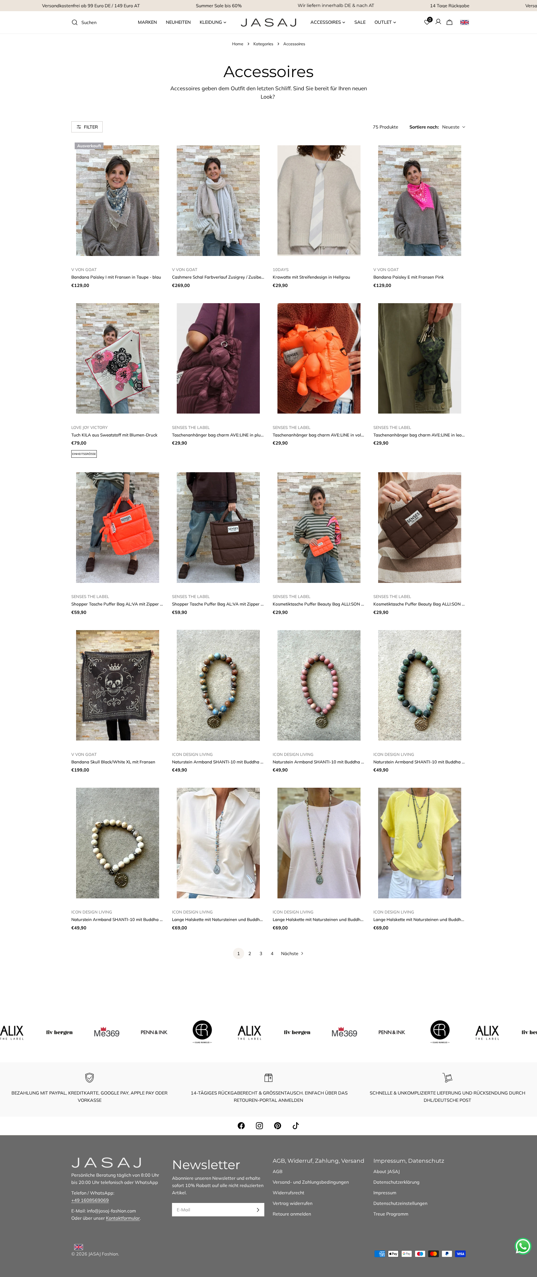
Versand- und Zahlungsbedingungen (311, 1182)
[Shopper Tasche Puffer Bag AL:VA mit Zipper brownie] (218, 527)
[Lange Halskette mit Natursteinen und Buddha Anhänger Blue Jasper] (218, 843)
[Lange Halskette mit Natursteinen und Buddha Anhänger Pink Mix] (319, 843)
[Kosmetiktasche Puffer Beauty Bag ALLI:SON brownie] (419, 527)
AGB (277, 1171)
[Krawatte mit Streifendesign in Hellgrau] (319, 200)
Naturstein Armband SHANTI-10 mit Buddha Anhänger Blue (231, 762)
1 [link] (238, 953)
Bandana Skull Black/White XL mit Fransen (113, 762)
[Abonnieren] (258, 1210)
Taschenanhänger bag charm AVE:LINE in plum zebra (224, 435)
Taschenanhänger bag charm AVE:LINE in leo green (423, 435)
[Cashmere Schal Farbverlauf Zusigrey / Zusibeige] (218, 200)
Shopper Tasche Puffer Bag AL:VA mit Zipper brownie (224, 604)
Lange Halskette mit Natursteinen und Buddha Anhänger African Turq (441, 919)
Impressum (384, 1192)
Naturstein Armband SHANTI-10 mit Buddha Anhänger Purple (334, 762)
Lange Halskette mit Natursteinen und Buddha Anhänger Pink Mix (337, 919)
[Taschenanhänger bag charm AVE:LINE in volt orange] (319, 358)
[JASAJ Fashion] (58, 1031)
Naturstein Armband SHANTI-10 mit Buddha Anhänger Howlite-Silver (139, 919)
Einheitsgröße (84, 454)
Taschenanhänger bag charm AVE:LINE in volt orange (325, 435)
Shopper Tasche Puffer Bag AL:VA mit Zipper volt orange (126, 604)
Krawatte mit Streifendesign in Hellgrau (311, 277)
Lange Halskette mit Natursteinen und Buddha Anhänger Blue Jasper (239, 919)
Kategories (263, 43)
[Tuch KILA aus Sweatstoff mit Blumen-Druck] (117, 358)
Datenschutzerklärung (396, 1182)
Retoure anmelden (292, 1214)
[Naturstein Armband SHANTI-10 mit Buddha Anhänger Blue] (218, 685)
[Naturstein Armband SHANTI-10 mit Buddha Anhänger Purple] (319, 685)
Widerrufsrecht (288, 1192)
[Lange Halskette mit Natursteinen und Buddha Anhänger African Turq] (419, 843)
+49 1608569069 (90, 1200)
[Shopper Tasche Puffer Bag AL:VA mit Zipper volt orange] (117, 527)
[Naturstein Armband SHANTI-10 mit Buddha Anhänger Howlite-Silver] (117, 843)
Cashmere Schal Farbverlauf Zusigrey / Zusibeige (219, 277)
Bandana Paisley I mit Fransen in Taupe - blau (116, 277)
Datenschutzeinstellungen (400, 1203)
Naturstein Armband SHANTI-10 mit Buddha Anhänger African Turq (440, 762)
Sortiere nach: (424, 127)
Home (237, 43)
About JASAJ (386, 1171)
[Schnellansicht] (155, 151)
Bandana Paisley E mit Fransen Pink (408, 277)
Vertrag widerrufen (292, 1203)
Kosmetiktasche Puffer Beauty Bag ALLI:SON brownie (425, 604)
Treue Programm (390, 1214)
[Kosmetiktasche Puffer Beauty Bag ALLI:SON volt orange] (319, 527)
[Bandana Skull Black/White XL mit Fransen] (117, 685)
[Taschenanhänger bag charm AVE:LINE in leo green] (419, 358)
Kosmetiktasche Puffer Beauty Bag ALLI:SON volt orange (328, 604)
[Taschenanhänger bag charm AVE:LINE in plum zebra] (218, 358)
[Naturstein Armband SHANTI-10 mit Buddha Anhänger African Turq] (419, 685)
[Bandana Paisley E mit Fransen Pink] (419, 200)
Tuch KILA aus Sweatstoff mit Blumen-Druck (114, 435)
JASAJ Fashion (103, 1254)
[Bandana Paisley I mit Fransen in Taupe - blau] (117, 200)
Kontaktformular (123, 1218)
